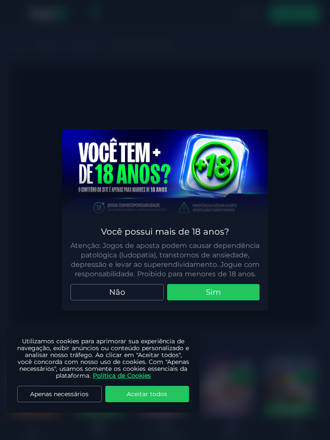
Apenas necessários (59, 394)
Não (117, 292)
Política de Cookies (122, 375)
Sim (213, 292)
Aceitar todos (147, 394)
